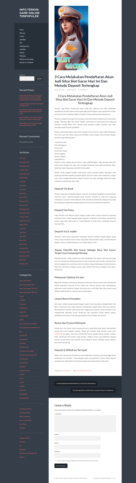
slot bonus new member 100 (28, 355)
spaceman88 (23, 394)
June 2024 (23, 232)
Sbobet (22, 53)
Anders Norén (105, 478)
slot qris (22, 374)
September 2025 (25, 174)
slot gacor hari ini (25, 370)
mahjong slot (23, 308)
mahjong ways (24, 46)
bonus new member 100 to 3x (28, 288)
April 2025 (23, 193)
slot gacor (23, 366)
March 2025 (23, 197)
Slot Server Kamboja (26, 59)
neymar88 (23, 312)
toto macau (23, 424)
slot (21, 445)
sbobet (22, 320)
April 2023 (23, 260)
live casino (23, 304)
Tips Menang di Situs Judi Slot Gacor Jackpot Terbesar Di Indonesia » (93, 390)
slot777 (22, 378)
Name (56, 434)
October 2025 (24, 170)
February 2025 (24, 201)
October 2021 (24, 264)
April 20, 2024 (59, 89)
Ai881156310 (71, 89)
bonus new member (25, 280)
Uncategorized (24, 398)
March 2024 (23, 244)
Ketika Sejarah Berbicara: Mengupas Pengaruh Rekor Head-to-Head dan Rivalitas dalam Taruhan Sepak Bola (31, 98)
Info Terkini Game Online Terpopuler (30, 13)
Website (57, 451)
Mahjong (23, 56)
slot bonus (23, 343)
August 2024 (23, 224)
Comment (58, 414)
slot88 (21, 382)
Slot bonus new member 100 (28, 453)
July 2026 (23, 158)
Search (22, 75)
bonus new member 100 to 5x (28, 292)
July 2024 (23, 228)
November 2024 (25, 213)
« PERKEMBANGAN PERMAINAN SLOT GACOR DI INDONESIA (76, 383)
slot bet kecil (23, 339)
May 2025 (23, 189)
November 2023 (25, 256)
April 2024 (23, 240)
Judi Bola (23, 40)
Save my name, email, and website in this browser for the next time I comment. (78, 460)
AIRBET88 (58, 334)
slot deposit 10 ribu (25, 409)
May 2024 (23, 236)
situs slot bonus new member (28, 323)
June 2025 (23, 185)
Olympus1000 (24, 316)
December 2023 (24, 252)
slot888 (22, 386)
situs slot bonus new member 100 (30, 327)
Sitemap (22, 33)
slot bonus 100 (24, 347)
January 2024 (24, 248)
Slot (21, 43)
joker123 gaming (25, 416)
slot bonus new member (27, 351)
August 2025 (23, 178)
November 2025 (25, 166)
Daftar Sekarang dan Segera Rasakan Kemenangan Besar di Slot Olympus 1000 (31, 111)
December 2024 (24, 209)
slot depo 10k (24, 359)
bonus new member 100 (27, 284)
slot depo (22, 428)
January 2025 (24, 205)
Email (56, 443)
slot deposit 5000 (25, 413)
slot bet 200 (23, 335)
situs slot (22, 442)
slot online (89, 370)
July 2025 (23, 181)
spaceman (23, 390)
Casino (22, 36)
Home (22, 30)
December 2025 (24, 162)
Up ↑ (114, 478)
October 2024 (24, 217)
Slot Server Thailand (26, 62)
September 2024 (25, 221)
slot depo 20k (24, 363)
